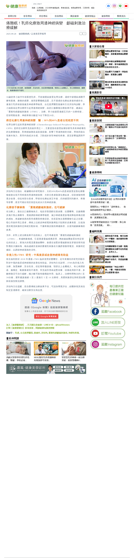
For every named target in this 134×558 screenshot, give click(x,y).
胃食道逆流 (65, 8)
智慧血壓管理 (76, 8)
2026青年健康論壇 (52, 8)
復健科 (37, 333)
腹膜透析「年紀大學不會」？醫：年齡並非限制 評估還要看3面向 (116, 270)
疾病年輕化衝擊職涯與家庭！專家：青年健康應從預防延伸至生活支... (116, 64)
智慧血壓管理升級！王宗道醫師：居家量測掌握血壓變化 (116, 54)
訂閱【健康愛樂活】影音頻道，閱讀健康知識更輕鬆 (30, 328)
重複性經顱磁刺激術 (58, 333)
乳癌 (17, 333)
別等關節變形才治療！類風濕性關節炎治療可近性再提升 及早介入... (116, 249)
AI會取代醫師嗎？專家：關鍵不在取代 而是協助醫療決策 (116, 259)
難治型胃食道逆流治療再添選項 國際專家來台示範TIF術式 (116, 85)
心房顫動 (40, 8)
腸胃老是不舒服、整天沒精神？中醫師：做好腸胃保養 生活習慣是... (117, 239)
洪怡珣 (44, 333)
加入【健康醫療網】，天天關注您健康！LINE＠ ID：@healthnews (38, 325)
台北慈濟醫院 (26, 333)
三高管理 (86, 8)
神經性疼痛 (73, 333)
